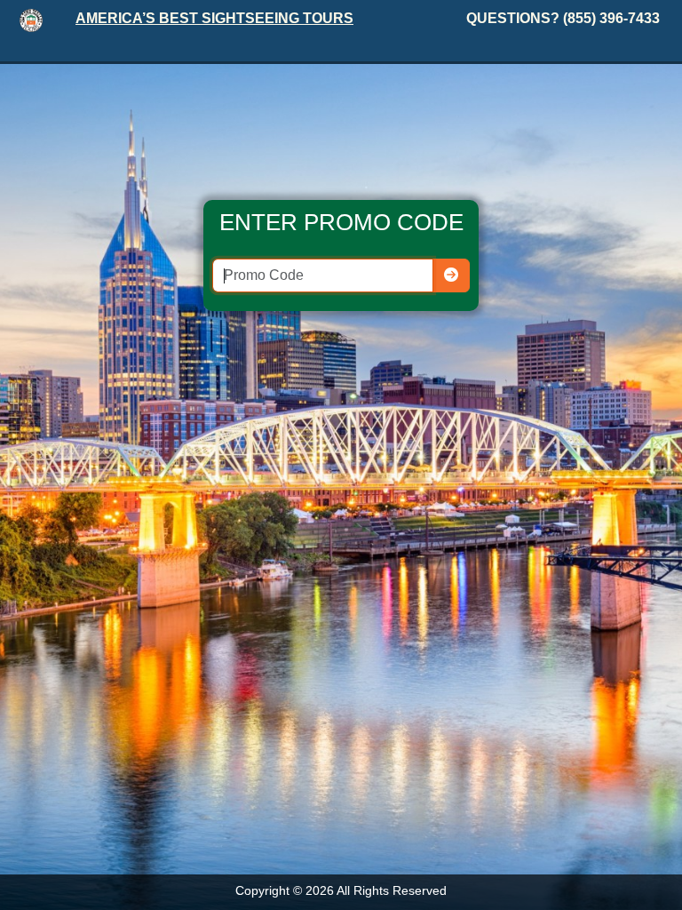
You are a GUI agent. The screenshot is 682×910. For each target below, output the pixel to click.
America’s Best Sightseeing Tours (214, 18)
